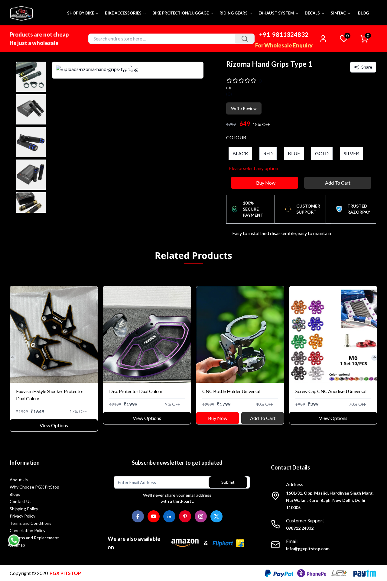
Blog (363, 13)
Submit (228, 482)
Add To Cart (337, 183)
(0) (229, 94)
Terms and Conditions (30, 523)
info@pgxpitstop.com (308, 548)
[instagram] (201, 516)
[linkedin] (169, 516)
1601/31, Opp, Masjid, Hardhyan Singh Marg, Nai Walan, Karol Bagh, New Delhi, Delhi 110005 (329, 500)
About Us (19, 479)
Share (366, 66)
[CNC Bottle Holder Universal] (240, 334)
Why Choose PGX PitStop (34, 486)
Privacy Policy (22, 515)
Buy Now (265, 183)
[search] (244, 39)
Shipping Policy (24, 508)
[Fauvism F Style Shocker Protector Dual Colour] (54, 334)
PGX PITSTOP (65, 573)
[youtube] (154, 516)
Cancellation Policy (27, 530)
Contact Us (20, 501)
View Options (54, 425)
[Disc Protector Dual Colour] (147, 334)
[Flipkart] (228, 543)
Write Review (244, 108)
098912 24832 (300, 528)
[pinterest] (185, 516)
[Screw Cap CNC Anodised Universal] (333, 334)
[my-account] (323, 38)
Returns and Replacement (34, 537)
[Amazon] (185, 543)
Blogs (15, 494)
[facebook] (138, 516)
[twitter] (216, 516)
